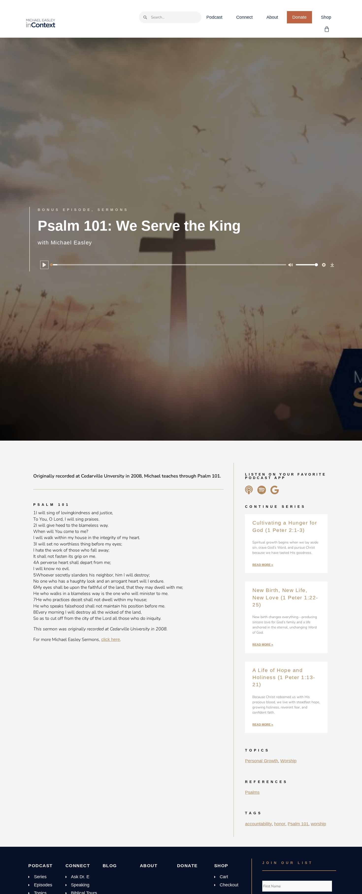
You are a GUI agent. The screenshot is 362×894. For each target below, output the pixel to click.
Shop (326, 17)
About (272, 17)
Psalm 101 (298, 823)
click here (110, 639)
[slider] (168, 264)
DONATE (187, 865)
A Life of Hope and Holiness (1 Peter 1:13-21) (283, 677)
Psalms (252, 792)
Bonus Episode (65, 210)
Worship (288, 760)
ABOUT (149, 865)
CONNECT (78, 865)
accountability (258, 823)
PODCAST (40, 865)
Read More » (262, 565)
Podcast (214, 17)
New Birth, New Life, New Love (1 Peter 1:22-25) (285, 597)
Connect (244, 17)
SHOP (221, 865)
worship (318, 823)
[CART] (327, 29)
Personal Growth (261, 760)
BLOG (110, 865)
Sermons (113, 210)
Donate (299, 17)
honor (279, 823)
